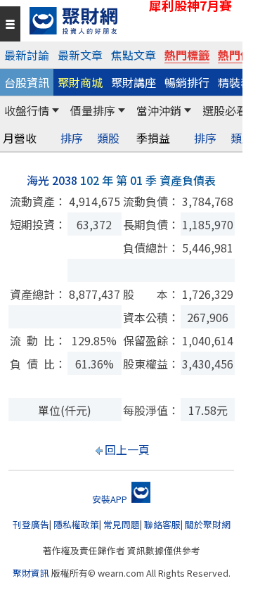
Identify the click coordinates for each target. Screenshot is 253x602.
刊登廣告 (31, 524)
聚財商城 (80, 82)
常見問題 (121, 524)
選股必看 (224, 110)
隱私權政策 (76, 524)
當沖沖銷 (158, 110)
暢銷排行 (186, 82)
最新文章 (80, 55)
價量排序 (92, 110)
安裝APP (110, 499)
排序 (71, 138)
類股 (108, 138)
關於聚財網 (208, 524)
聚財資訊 (31, 572)
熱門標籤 (186, 55)
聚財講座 (133, 82)
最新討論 (26, 55)
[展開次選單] (55, 110)
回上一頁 (127, 449)
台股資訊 (26, 82)
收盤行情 (26, 110)
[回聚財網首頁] (132, 20)
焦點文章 (133, 55)
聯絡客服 (162, 524)
